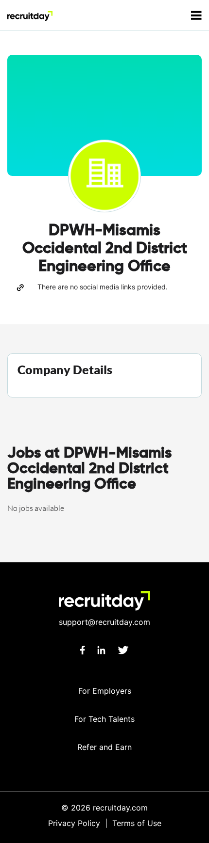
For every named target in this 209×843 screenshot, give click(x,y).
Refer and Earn (104, 747)
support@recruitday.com (104, 622)
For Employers (104, 691)
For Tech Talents (104, 719)
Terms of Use (136, 823)
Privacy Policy (74, 823)
